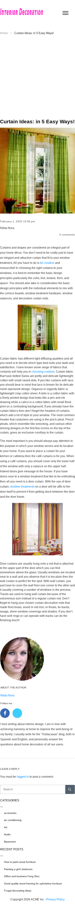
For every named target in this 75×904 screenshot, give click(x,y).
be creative (47, 262)
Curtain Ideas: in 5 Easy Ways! (37, 121)
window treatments (22, 486)
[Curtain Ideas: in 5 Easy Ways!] (37, 171)
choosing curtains (43, 371)
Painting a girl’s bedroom (18, 869)
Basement (10, 841)
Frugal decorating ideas (17, 890)
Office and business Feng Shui (21, 876)
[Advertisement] (37, 78)
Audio (7, 834)
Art (5, 827)
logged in (23, 776)
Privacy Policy (55, 899)
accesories (10, 813)
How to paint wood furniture (20, 861)
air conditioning (12, 820)
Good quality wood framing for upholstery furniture (33, 883)
